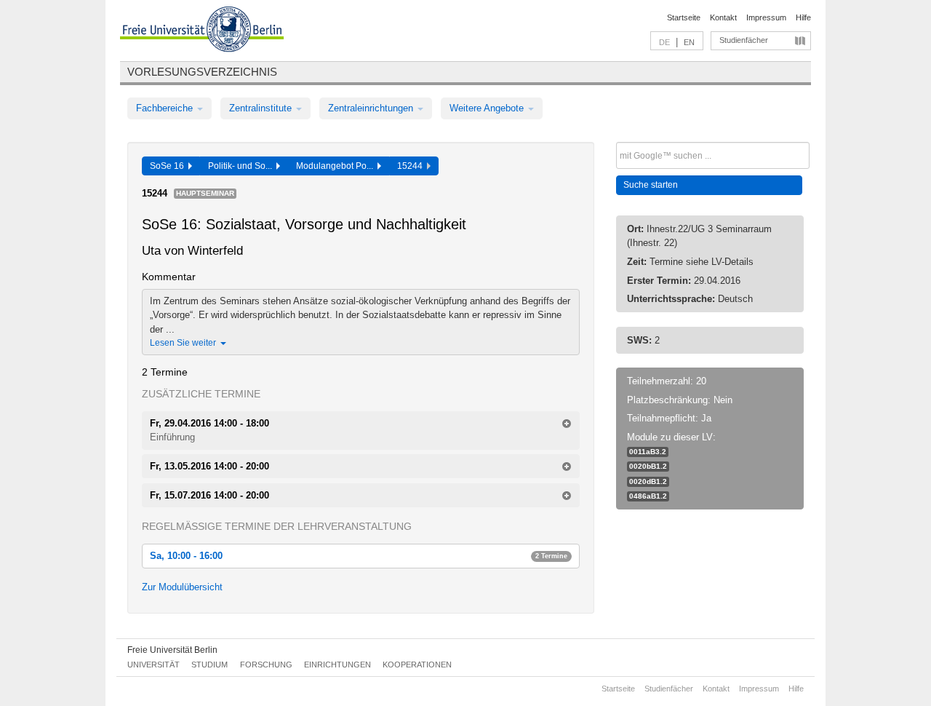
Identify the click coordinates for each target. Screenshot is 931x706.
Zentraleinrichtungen (372, 108)
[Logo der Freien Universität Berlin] (202, 31)
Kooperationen (417, 664)
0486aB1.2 (648, 496)
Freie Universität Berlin (172, 650)
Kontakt (723, 17)
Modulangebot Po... (336, 166)
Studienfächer (743, 40)
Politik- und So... (242, 166)
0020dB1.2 (648, 481)
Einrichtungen (337, 664)
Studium (209, 664)
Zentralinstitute (262, 108)
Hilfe (803, 17)
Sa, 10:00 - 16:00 (358, 555)
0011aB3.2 (647, 452)
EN (689, 42)
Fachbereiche (166, 108)
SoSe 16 (169, 166)
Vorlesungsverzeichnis (202, 72)
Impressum (766, 17)
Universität (153, 664)
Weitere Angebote (488, 108)
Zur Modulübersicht (182, 587)
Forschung (266, 664)
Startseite (683, 17)
